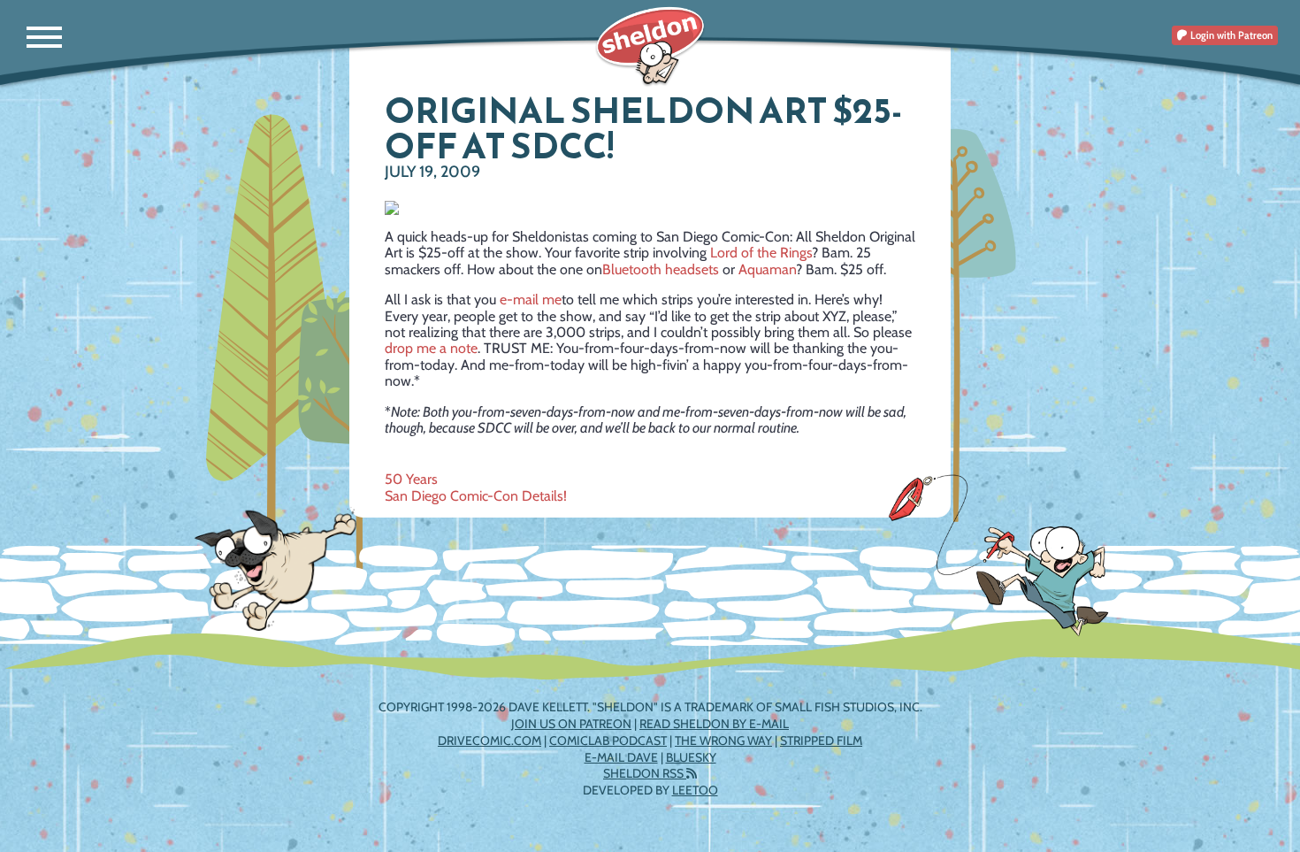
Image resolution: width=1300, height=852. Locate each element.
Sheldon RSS (644, 773)
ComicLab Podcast (608, 740)
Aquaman (767, 269)
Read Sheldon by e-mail (714, 724)
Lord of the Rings (761, 252)
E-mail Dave (621, 757)
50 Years (411, 479)
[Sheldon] (650, 46)
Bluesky (691, 757)
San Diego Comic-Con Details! (476, 495)
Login (1230, 35)
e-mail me (531, 299)
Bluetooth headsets (660, 269)
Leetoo (695, 790)
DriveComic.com (489, 740)
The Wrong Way (723, 740)
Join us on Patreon (571, 724)
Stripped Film (821, 740)
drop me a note (431, 348)
